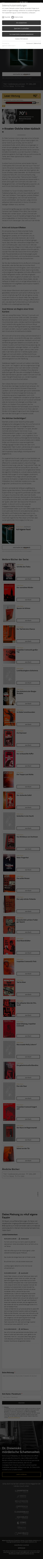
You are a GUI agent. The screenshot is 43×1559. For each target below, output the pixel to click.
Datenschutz (37, 43)
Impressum (29, 43)
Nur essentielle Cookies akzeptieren (21, 34)
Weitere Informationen (21, 39)
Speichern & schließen (21, 28)
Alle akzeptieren (21, 23)
